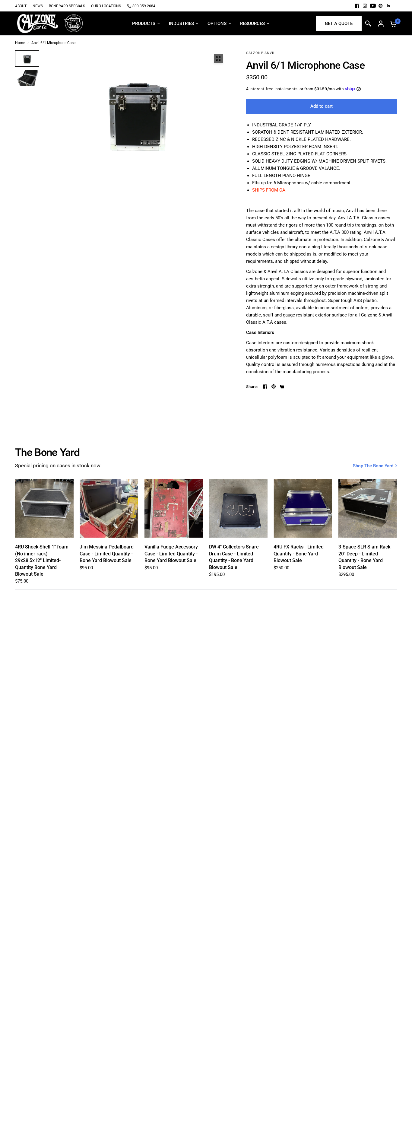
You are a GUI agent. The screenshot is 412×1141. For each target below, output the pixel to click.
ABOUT (21, 6)
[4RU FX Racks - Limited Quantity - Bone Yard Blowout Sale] (303, 508)
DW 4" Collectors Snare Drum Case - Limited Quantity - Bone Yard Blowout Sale (234, 557)
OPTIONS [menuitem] (217, 23)
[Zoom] (218, 58)
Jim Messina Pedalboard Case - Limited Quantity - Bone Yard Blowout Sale (107, 553)
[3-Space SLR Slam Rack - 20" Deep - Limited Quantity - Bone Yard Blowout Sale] (367, 508)
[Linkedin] (388, 6)
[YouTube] (373, 6)
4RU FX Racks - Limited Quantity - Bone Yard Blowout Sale (299, 553)
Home (20, 43)
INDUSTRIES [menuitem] (181, 23)
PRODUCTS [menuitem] (143, 23)
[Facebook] (357, 6)
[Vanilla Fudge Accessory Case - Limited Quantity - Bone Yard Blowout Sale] (173, 508)
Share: (252, 387)
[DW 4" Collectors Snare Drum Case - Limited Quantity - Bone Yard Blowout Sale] (238, 508)
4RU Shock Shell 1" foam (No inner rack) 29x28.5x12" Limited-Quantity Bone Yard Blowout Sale (41, 560)
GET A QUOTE (339, 23)
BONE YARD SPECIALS (67, 6)
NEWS (38, 6)
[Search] (368, 23)
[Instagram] (365, 6)
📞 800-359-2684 (141, 6)
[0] (392, 23)
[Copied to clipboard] (282, 386)
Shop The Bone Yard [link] (373, 466)
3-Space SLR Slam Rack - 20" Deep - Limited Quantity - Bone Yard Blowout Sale (365, 557)
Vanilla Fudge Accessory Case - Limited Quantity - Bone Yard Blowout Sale (171, 553)
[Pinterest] (381, 6)
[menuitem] (22, 6)
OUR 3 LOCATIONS (106, 6)
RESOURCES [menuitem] (252, 23)
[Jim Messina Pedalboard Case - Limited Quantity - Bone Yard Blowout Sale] (109, 508)
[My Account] (381, 23)
